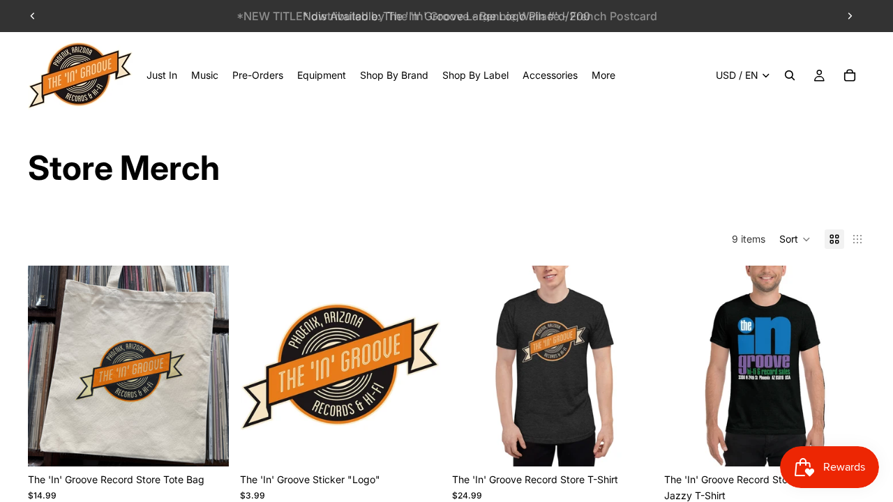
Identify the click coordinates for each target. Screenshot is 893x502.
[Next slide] (849, 16)
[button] (795, 239)
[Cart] (849, 75)
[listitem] (603, 75)
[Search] (789, 75)
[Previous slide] (32, 16)
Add (431, 444)
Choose (219, 444)
